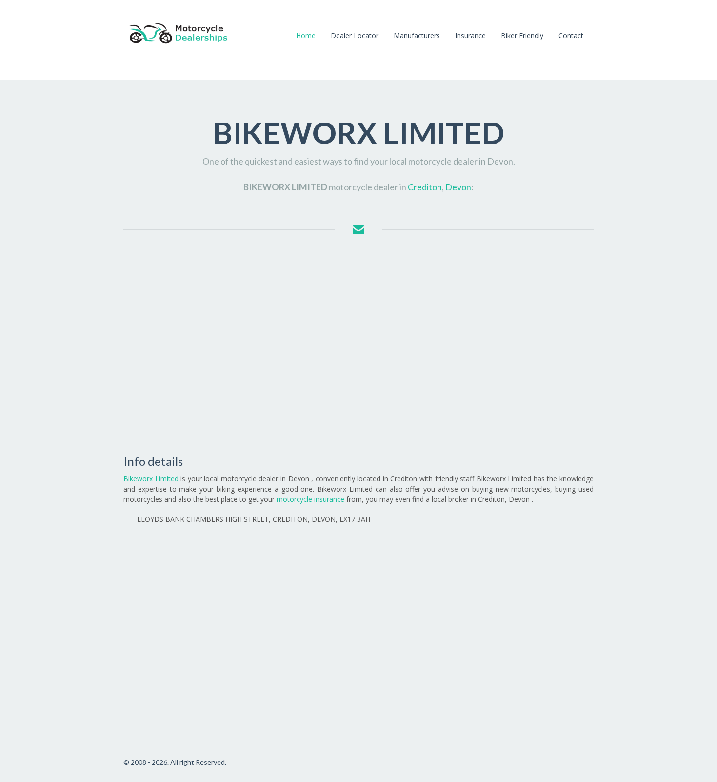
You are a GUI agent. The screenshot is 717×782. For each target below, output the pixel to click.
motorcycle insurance (310, 499)
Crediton (425, 187)
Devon (458, 187)
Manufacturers (417, 35)
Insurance (470, 35)
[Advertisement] (358, 345)
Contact (570, 35)
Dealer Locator (354, 35)
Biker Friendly (522, 35)
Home (306, 35)
